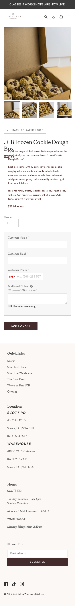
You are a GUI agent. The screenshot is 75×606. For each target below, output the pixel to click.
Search (11, 361)
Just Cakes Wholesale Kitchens (28, 594)
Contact (12, 392)
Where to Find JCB (18, 385)
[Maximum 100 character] (37, 288)
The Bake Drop (16, 379)
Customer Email (18, 254)
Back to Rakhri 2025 (27, 130)
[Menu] (69, 16)
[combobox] (12, 276)
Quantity (8, 216)
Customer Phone (18, 270)
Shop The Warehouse (19, 373)
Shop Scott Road (17, 367)
